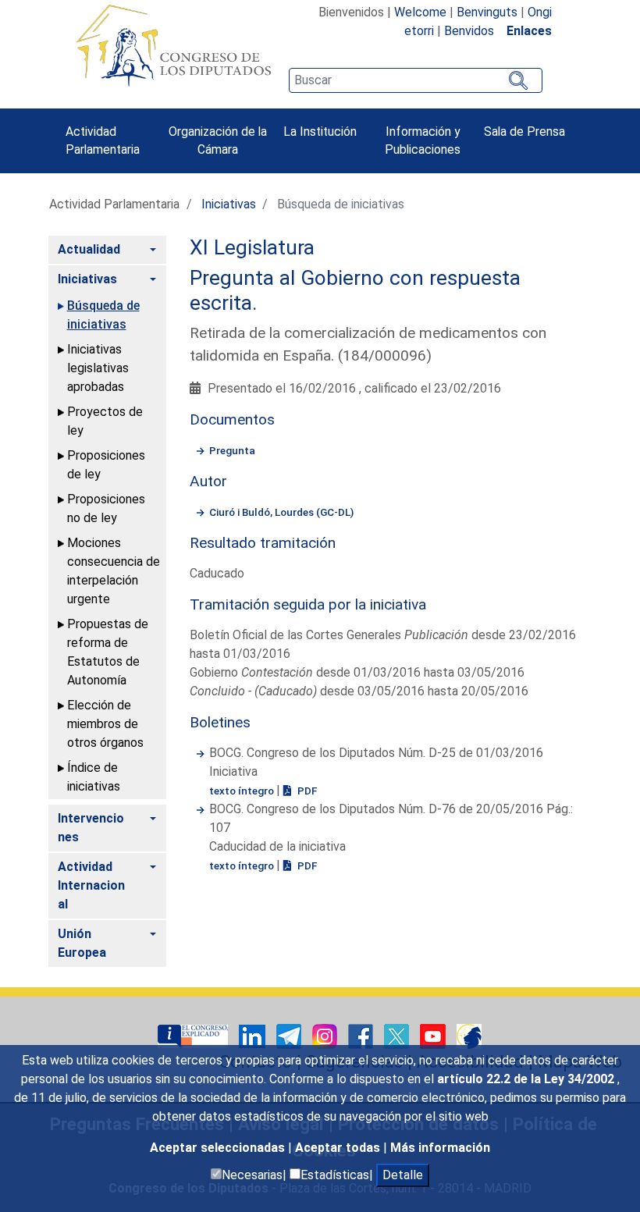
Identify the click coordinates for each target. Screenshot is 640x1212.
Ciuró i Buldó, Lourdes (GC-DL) (281, 512)
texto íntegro (242, 790)
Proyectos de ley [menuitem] (105, 421)
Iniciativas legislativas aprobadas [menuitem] (98, 368)
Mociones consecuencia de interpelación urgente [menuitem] (113, 570)
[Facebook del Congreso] (362, 1035)
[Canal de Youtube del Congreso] (434, 1035)
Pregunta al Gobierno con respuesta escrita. (355, 290)
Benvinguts (487, 12)
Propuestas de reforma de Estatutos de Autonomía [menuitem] (107, 652)
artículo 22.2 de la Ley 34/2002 (527, 1079)
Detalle (402, 1175)
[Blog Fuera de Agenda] (469, 1035)
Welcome (420, 12)
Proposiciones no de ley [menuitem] (106, 508)
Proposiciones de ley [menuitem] (106, 465)
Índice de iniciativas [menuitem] (93, 777)
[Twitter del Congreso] (398, 1035)
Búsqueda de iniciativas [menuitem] (103, 315)
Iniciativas (228, 204)
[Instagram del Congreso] (326, 1035)
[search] (415, 80)
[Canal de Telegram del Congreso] (290, 1035)
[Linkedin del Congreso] (253, 1035)
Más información (440, 1147)
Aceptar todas (339, 1147)
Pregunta (232, 450)
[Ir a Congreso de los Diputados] (173, 45)
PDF (306, 790)
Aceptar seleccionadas (219, 1147)
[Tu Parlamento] (194, 1035)
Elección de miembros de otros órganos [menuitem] (105, 724)
